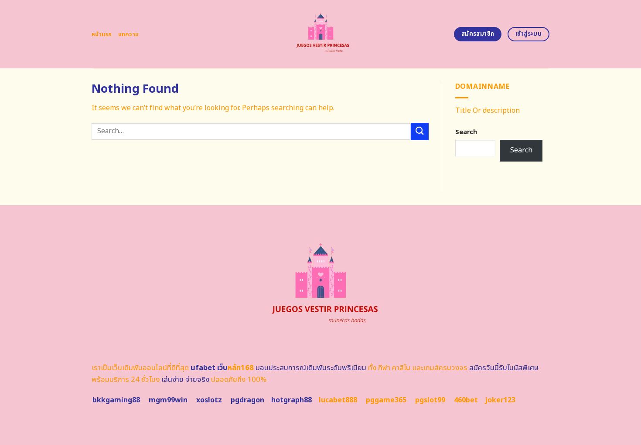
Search (466, 132)
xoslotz (209, 400)
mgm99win (168, 400)
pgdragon (247, 400)
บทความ (128, 34)
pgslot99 (430, 400)
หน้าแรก (102, 34)
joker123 (500, 400)
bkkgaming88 (116, 400)
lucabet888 (338, 400)
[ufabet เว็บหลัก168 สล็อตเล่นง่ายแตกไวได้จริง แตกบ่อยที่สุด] (320, 34)
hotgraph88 (291, 400)
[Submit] (419, 131)
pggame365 (386, 400)
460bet (466, 400)
